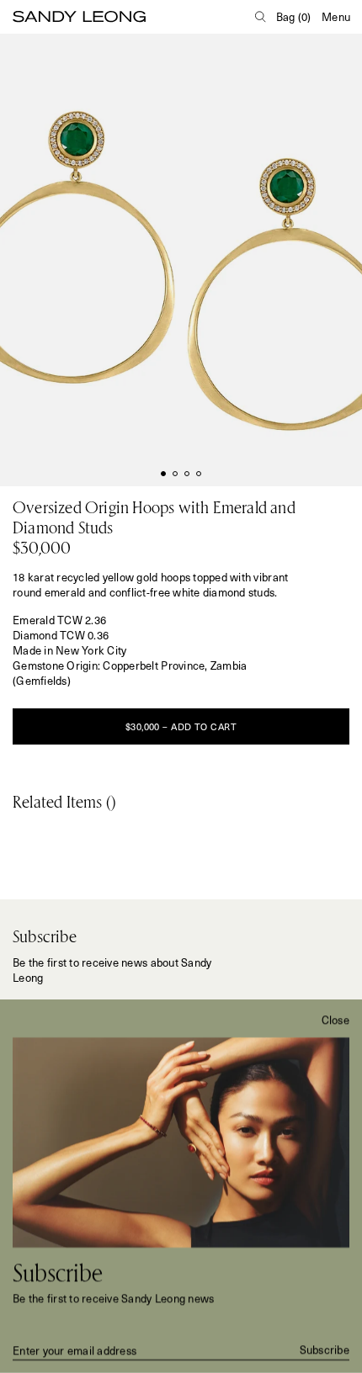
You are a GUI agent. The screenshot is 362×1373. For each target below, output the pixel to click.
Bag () (293, 16)
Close (335, 1019)
